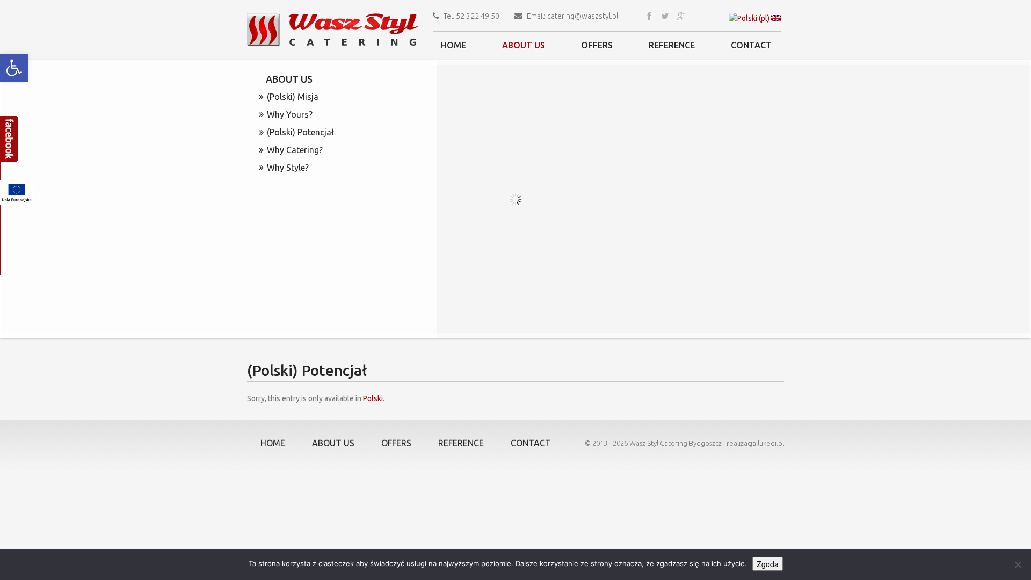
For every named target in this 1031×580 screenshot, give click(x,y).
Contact (751, 45)
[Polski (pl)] (749, 18)
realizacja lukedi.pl (755, 443)
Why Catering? (295, 150)
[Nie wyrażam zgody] (1017, 564)
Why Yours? (290, 114)
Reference (672, 45)
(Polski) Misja (292, 97)
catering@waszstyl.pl (582, 16)
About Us (523, 45)
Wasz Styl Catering (658, 443)
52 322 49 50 (477, 16)
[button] (14, 68)
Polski (373, 398)
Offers (597, 45)
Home (453, 45)
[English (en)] (776, 17)
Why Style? (288, 167)
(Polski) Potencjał (300, 132)
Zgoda (768, 564)
